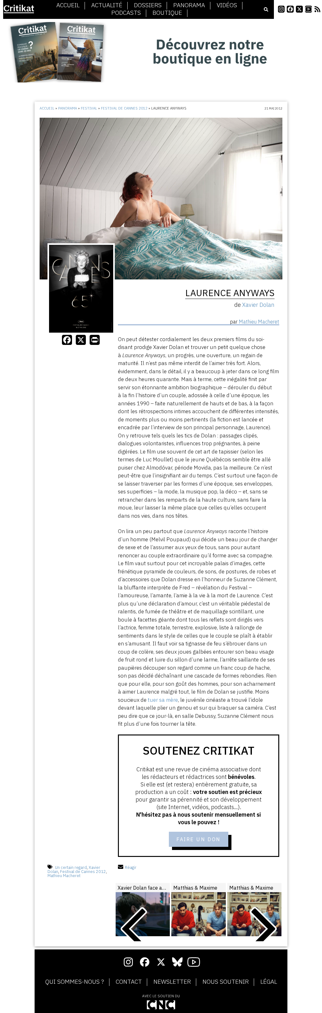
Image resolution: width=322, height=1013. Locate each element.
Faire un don (198, 839)
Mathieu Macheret (63, 875)
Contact (129, 981)
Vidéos (227, 5)
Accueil (68, 5)
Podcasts (126, 12)
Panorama (189, 5)
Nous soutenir (226, 981)
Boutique (167, 12)
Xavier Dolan (258, 304)
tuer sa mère (163, 699)
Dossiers (148, 5)
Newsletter (172, 981)
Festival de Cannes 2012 (124, 108)
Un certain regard (71, 867)
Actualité (106, 5)
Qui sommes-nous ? (74, 981)
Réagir (130, 867)
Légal (268, 981)
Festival (89, 108)
